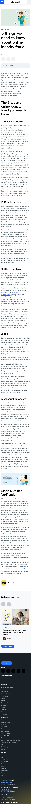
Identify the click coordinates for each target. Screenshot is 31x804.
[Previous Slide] (3, 604)
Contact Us (4, 773)
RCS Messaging (5, 735)
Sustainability (4, 770)
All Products (4, 714)
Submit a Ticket (5, 731)
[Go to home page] (15, 2)
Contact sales (7, 663)
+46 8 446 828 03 (6, 790)
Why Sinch (4, 757)
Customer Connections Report (9, 742)
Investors (3, 768)
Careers (3, 766)
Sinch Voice (4, 689)
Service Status (5, 729)
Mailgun (3, 698)
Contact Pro (4, 712)
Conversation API (5, 694)
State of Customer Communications (10, 740)
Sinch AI (3, 764)
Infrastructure (4, 761)
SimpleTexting (4, 705)
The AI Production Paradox (8, 738)
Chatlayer (3, 709)
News (2, 720)
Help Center (4, 726)
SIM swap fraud (15, 280)
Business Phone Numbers (7, 687)
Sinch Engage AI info (6, 747)
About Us (3, 755)
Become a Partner (5, 733)
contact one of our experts (19, 571)
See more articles (8, 646)
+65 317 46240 (6, 797)
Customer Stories (5, 722)
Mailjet (3, 700)
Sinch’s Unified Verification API (11, 527)
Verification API (5, 696)
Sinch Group (4, 759)
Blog (2, 744)
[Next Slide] (9, 604)
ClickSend (3, 707)
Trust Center (4, 724)
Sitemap (3, 749)
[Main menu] (2, 2)
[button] (29, 2)
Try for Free (4, 775)
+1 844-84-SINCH (6, 782)
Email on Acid (4, 703)
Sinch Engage (4, 691)
